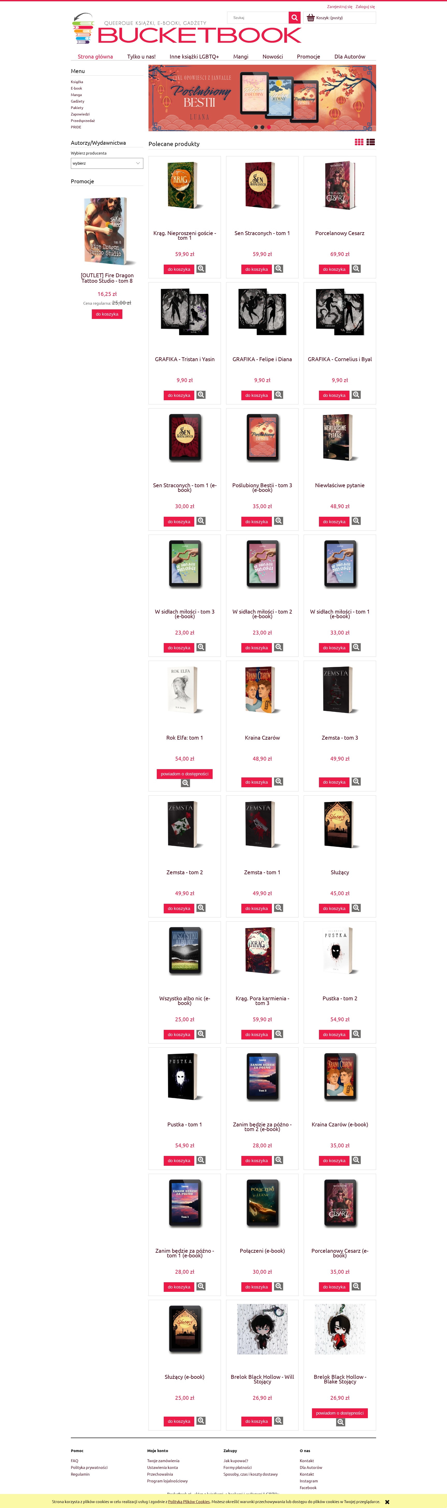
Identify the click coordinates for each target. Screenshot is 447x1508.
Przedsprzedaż (83, 120)
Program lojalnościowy (167, 1480)
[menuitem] (95, 56)
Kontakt (307, 1460)
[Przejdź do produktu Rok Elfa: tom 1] (185, 697)
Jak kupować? (236, 1460)
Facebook (308, 1487)
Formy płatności (238, 1467)
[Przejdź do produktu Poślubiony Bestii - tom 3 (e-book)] (262, 444)
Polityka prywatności (89, 1467)
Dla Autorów (311, 1467)
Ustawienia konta (162, 1467)
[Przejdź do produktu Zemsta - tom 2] (185, 831)
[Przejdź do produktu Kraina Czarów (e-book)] (340, 1084)
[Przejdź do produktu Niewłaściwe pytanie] (340, 444)
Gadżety (77, 101)
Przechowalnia (160, 1473)
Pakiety (77, 107)
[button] (201, 269)
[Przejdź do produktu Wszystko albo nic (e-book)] (185, 958)
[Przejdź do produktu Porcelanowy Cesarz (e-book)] (340, 1210)
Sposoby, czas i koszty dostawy (251, 1473)
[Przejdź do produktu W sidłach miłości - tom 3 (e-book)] (185, 571)
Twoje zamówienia (163, 1460)
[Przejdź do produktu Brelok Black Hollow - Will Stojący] (262, 1336)
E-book (76, 88)
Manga (76, 94)
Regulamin (80, 1473)
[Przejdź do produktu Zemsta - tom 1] (262, 831)
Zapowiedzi (80, 114)
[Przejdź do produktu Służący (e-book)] (185, 1336)
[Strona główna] (83, 27)
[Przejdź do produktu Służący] (340, 831)
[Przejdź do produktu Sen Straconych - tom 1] (262, 192)
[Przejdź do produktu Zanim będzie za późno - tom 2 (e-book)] (262, 1084)
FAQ (74, 1460)
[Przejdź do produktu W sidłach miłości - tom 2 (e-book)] (262, 571)
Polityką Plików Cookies (189, 1501)
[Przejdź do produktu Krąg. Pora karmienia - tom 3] (262, 958)
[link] (262, 98)
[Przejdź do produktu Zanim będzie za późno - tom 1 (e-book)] (185, 1210)
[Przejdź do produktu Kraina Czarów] (262, 697)
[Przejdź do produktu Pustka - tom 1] (185, 1084)
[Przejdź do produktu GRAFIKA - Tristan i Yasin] (185, 318)
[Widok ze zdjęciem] (359, 142)
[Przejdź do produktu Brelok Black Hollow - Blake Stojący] (340, 1336)
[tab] (256, 127)
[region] (262, 98)
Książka (77, 81)
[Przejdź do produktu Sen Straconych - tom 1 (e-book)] (185, 444)
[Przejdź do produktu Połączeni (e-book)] (262, 1210)
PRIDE (76, 127)
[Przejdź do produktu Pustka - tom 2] (340, 958)
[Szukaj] (295, 18)
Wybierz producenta (89, 153)
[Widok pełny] (371, 142)
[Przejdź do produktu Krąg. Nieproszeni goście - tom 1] (185, 192)
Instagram (309, 1480)
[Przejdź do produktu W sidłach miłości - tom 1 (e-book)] (340, 571)
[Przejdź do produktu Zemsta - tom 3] (340, 697)
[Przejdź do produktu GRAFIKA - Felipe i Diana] (262, 318)
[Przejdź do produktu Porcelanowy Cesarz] (340, 192)
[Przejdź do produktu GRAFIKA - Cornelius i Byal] (340, 318)
